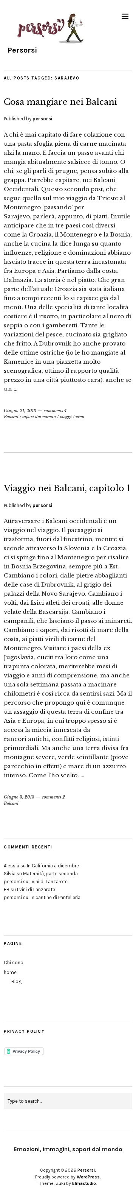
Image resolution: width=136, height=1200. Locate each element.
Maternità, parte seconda (50, 873)
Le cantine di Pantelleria (54, 897)
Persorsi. (86, 1170)
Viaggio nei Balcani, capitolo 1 (67, 488)
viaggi (66, 416)
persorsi (42, 118)
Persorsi (22, 50)
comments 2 (53, 797)
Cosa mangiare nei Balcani (60, 102)
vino (80, 416)
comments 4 (55, 410)
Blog (16, 981)
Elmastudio (84, 1183)
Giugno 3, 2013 (19, 797)
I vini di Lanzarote (48, 881)
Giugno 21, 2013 (20, 410)
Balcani (11, 416)
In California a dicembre (53, 865)
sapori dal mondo (39, 416)
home (10, 972)
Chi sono (13, 962)
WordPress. (89, 1177)
